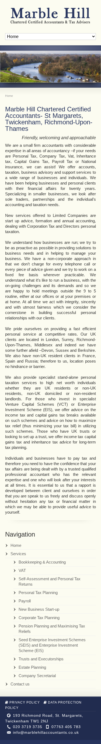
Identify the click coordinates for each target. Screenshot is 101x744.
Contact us (20, 684)
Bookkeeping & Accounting (42, 562)
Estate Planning (32, 667)
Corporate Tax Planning (39, 617)
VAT (22, 570)
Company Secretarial (37, 675)
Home (16, 545)
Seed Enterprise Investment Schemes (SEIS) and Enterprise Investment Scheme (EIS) (52, 645)
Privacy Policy (24, 702)
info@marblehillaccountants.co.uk (46, 732)
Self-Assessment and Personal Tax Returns (50, 581)
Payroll (25, 601)
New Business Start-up (39, 609)
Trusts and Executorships (41, 659)
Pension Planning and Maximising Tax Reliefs (52, 629)
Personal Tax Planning (38, 592)
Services (18, 553)
